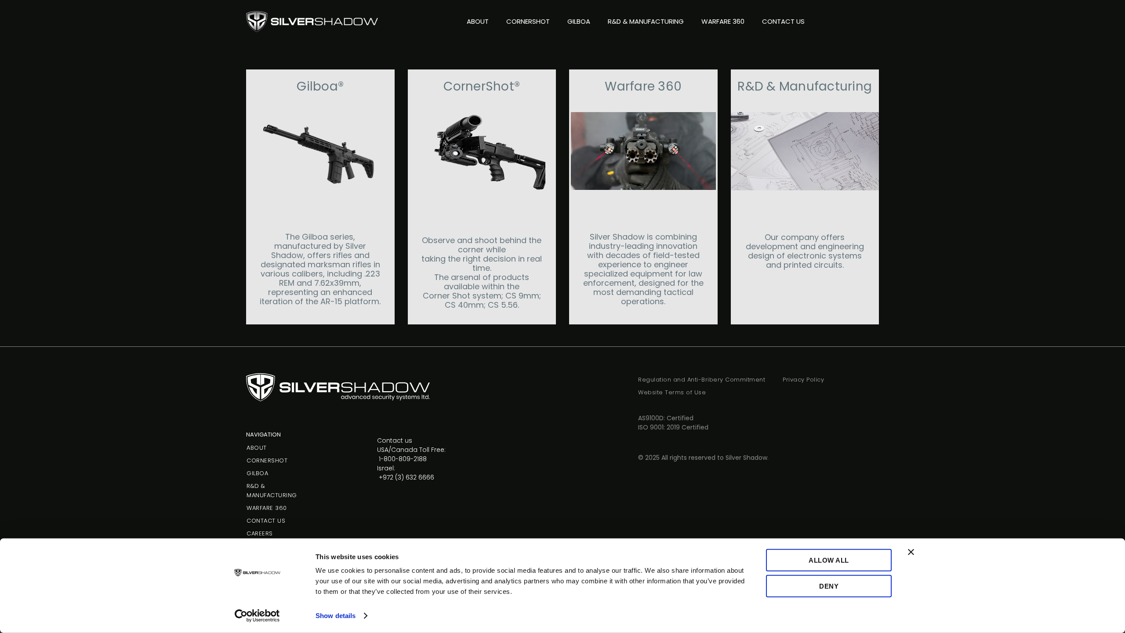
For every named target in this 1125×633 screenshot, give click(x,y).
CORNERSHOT (528, 21)
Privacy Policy (803, 379)
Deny (828, 585)
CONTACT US (783, 21)
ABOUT (478, 21)
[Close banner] (911, 552)
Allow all (829, 560)
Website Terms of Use (672, 392)
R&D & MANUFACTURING (646, 21)
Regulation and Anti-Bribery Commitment (701, 379)
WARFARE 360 (722, 21)
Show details (336, 615)
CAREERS (260, 533)
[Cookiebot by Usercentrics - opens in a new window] (257, 615)
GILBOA (578, 21)
